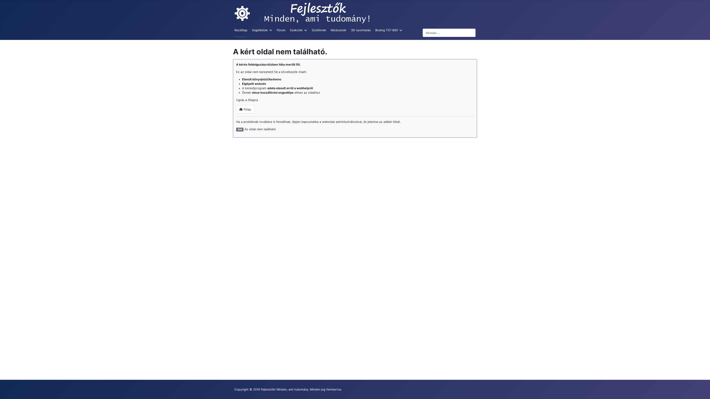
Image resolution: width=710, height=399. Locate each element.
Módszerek (338, 30)
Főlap (247, 109)
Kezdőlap (240, 30)
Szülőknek (319, 30)
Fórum (281, 30)
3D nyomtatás (361, 30)
